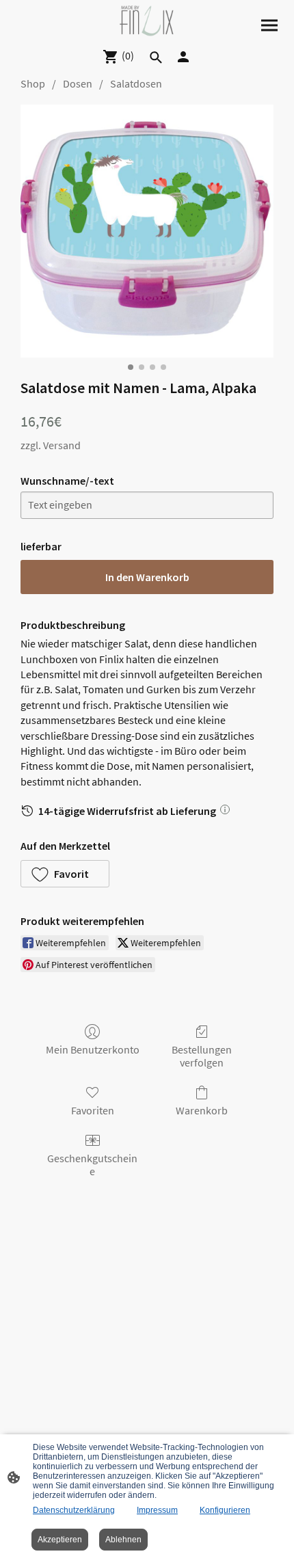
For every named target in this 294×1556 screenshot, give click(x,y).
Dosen (77, 83)
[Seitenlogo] (147, 21)
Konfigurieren (225, 1510)
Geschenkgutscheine (92, 1164)
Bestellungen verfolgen (202, 1056)
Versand (62, 445)
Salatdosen (136, 83)
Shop (33, 83)
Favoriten (92, 1110)
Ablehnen (123, 1539)
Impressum (157, 1510)
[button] (65, 873)
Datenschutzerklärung (74, 1510)
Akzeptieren (60, 1539)
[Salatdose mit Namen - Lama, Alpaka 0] (147, 231)
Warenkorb (202, 1110)
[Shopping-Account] (183, 57)
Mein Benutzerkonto (92, 1049)
